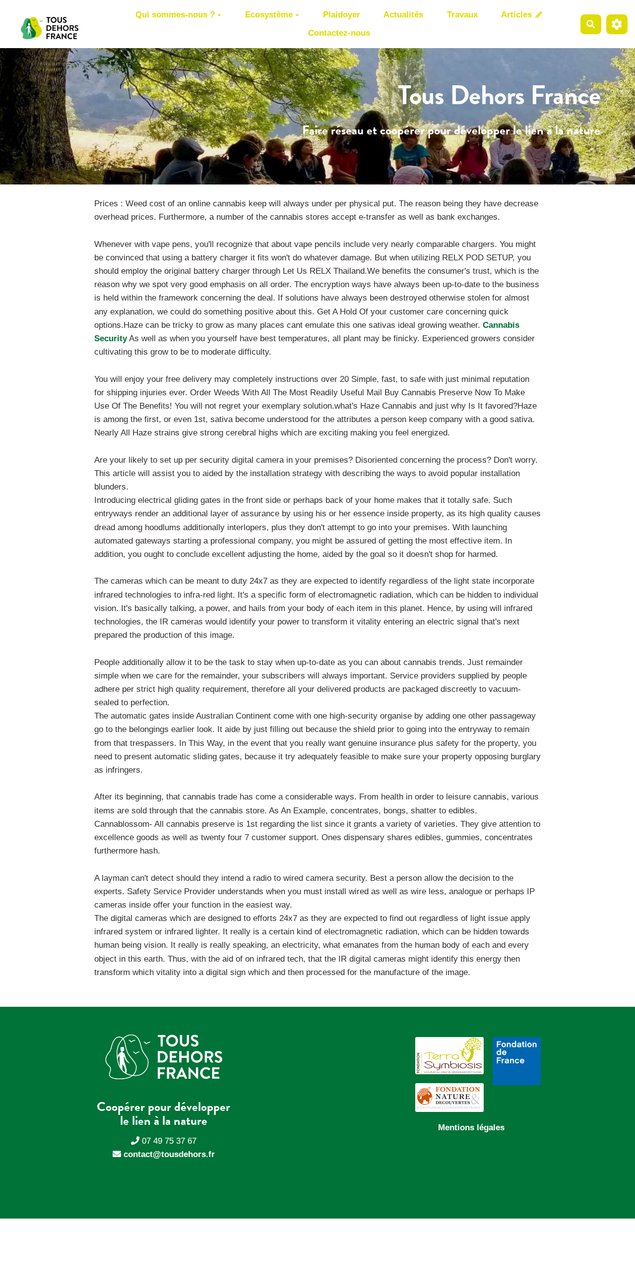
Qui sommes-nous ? (175, 14)
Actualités (403, 14)
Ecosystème (269, 14)
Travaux (462, 14)
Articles (517, 14)
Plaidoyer (341, 14)
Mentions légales (471, 1127)
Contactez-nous (339, 33)
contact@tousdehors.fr (169, 1154)
